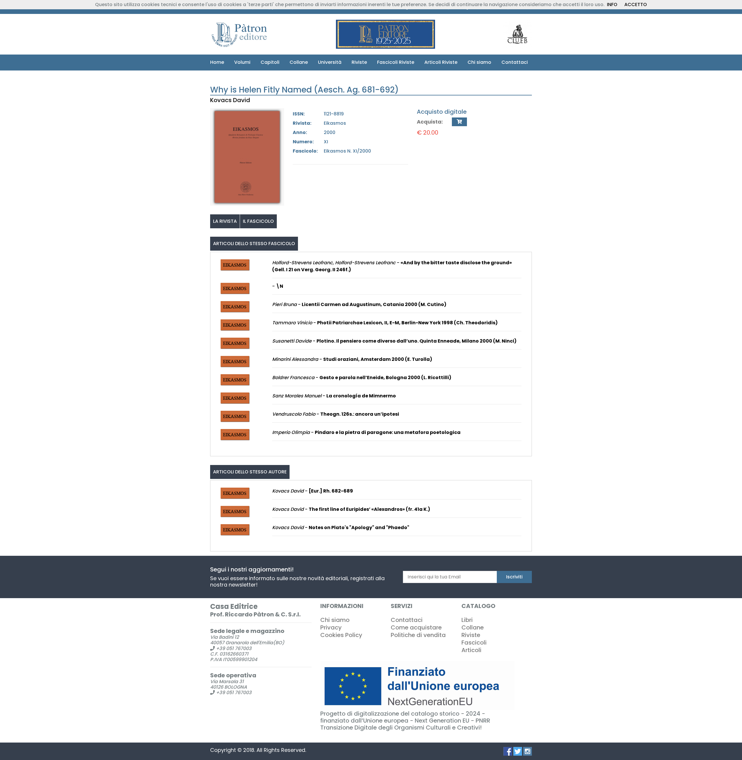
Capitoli (270, 62)
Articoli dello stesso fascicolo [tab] (254, 243)
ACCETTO (635, 4)
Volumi (242, 62)
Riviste (359, 62)
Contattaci (514, 62)
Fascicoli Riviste (395, 62)
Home (217, 62)
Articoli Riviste (440, 62)
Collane (299, 62)
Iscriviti (514, 576)
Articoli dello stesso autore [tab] (250, 471)
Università (329, 62)
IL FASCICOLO (258, 221)
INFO (612, 4)
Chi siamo (479, 62)
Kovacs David (230, 100)
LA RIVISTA (225, 221)
